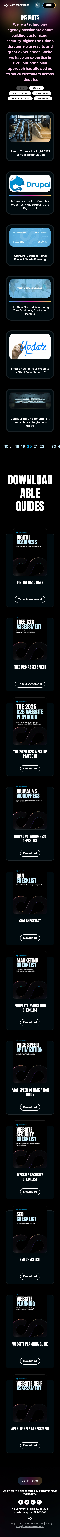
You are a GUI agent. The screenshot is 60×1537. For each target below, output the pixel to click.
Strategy (43, 98)
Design (36, 88)
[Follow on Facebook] (20, 1502)
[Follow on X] (39, 1502)
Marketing (42, 93)
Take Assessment (30, 599)
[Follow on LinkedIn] (33, 1502)
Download (30, 768)
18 (17, 447)
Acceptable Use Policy (33, 1526)
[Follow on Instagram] (26, 1502)
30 (53, 447)
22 (42, 447)
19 (23, 447)
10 (6, 447)
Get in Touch (30, 1480)
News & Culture (20, 98)
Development (19, 93)
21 (36, 447)
